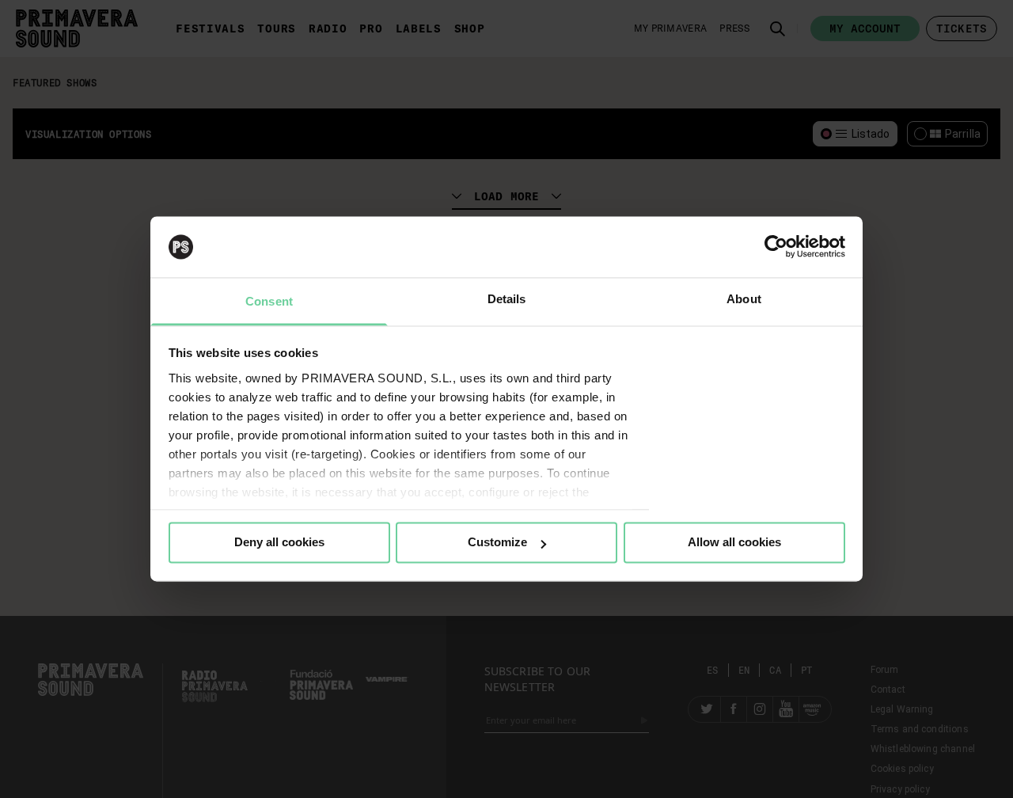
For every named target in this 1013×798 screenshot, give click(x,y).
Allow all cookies (734, 542)
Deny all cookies (279, 542)
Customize (497, 542)
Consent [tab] (269, 301)
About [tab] (744, 299)
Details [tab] (507, 299)
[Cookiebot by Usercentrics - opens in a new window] (776, 247)
